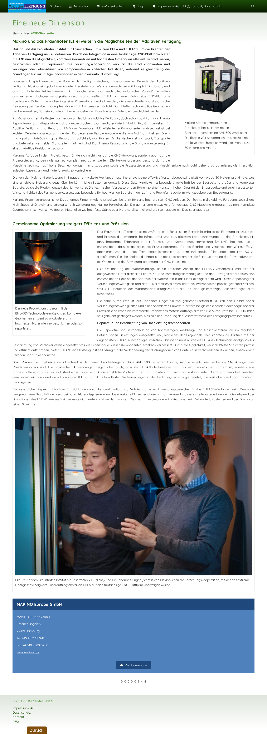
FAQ (16, 721)
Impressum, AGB (25, 708)
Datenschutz (22, 712)
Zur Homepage (136, 665)
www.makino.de (28, 652)
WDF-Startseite (42, 33)
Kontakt (18, 717)
